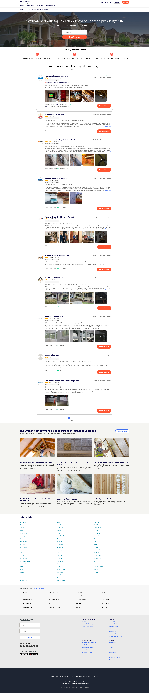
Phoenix (22, 525)
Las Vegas (60, 550)
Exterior (27, 5)
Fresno (22, 530)
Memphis (96, 536)
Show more (108, 126)
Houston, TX (53, 596)
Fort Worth (97, 550)
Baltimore (60, 528)
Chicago (22, 578)
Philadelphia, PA (28, 603)
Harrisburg (97, 525)
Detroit (59, 533)
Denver (22, 553)
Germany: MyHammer (65, 676)
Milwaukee (97, 575)
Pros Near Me (112, 631)
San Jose (22, 550)
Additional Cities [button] (24, 612)
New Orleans (61, 525)
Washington (23, 558)
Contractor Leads (86, 650)
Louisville (59, 522)
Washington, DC (107, 607)
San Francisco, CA (55, 607)
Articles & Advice (50, 5)
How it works (112, 642)
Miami (21, 566)
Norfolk (96, 561)
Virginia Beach (98, 566)
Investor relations (113, 652)
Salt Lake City (98, 558)
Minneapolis (60, 539)
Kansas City (60, 544)
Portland (96, 522)
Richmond (97, 564)
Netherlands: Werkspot (84, 676)
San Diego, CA (27, 607)
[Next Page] (91, 418)
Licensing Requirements (115, 636)
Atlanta (22, 575)
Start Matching (74, 37)
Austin (96, 541)
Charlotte (60, 561)
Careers (111, 647)
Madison (96, 572)
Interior (22, 5)
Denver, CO (27, 596)
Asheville (59, 558)
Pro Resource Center (87, 647)
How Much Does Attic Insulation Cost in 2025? (36, 463)
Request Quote (104, 106)
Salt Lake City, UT (80, 603)
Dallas (95, 544)
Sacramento (23, 541)
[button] (51, 96)
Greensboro (60, 564)
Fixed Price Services (87, 626)
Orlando (22, 569)
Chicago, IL (78, 592)
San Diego (23, 544)
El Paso (96, 547)
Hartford (22, 555)
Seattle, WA (79, 607)
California (70, 681)
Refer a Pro (112, 629)
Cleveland (60, 575)
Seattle (96, 569)
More (42, 5)
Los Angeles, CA (80, 596)
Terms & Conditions (84, 683)
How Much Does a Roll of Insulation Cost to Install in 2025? (35, 500)
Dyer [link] (29, 9)
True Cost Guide (113, 624)
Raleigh (59, 566)
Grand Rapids (61, 536)
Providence (97, 533)
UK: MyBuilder (95, 676)
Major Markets (26, 517)
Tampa (22, 572)
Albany (59, 553)
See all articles (122, 431)
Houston (96, 553)
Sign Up (125, 2)
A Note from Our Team (115, 634)
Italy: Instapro (75, 676)
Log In (117, 2)
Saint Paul (60, 541)
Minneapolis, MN (54, 600)
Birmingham (23, 522)
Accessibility (82, 681)
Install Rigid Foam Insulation (104, 499)
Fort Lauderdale (25, 561)
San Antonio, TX (106, 603)
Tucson (22, 528)
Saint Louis (60, 547)
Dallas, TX (104, 592)
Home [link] (21, 9)
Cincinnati (60, 572)
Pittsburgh (97, 530)
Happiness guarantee (114, 657)
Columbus (60, 578)
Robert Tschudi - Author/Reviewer (67, 460)
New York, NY (106, 600)
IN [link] (25, 9)
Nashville (96, 539)
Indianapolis (23, 580)
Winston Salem (61, 569)
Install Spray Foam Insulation (67, 499)
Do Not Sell (76, 681)
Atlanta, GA (26, 592)
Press (110, 650)
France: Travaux (54, 676)
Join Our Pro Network (87, 645)
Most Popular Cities (26, 588)
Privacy (65, 681)
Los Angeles (23, 536)
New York (60, 555)
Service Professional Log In (89, 642)
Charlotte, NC (53, 592)
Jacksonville (23, 564)
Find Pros (84, 621)
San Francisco (24, 547)
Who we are (112, 645)
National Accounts (87, 652)
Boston (59, 530)
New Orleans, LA (80, 600)
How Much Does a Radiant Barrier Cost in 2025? (111, 463)
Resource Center (113, 626)
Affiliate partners (113, 659)
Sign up (30, 637)
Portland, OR (53, 603)
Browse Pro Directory (87, 624)
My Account (112, 621)
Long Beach (23, 533)
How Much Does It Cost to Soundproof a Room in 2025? (74, 464)
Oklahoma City (61, 580)
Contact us (112, 655)
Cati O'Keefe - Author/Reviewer (66, 496)
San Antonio (97, 555)
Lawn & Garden (35, 5)
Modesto (22, 539)
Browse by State (39, 588)
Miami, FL (104, 596)
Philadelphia (97, 528)
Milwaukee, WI (27, 600)
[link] (74, 78)
